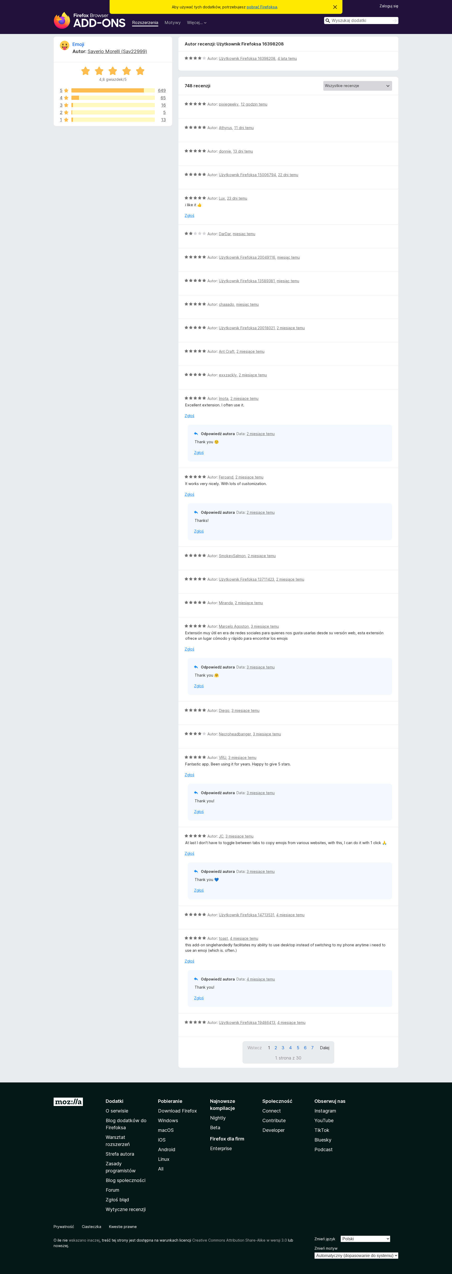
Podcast (323, 1149)
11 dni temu (244, 127)
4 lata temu (287, 58)
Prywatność (64, 1226)
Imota (223, 398)
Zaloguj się (389, 6)
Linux (164, 1159)
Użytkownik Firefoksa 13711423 (246, 579)
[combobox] (361, 20)
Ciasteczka (91, 1226)
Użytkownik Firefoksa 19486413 (247, 1022)
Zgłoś (189, 215)
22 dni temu (288, 174)
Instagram (325, 1111)
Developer (273, 1130)
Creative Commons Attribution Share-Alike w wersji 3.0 (239, 1240)
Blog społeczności (125, 1180)
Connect (271, 1111)
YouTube (324, 1120)
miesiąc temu (244, 234)
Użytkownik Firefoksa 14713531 (246, 915)
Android (166, 1149)
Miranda (226, 603)
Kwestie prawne (123, 1226)
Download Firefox (177, 1111)
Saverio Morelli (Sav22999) (117, 51)
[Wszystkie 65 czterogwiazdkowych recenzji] (113, 98)
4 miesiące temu (290, 915)
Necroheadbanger (235, 734)
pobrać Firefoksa (262, 7)
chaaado (226, 304)
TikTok (321, 1130)
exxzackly (228, 375)
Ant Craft (226, 351)
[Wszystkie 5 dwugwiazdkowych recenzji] (113, 112)
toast (223, 938)
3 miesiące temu (265, 626)
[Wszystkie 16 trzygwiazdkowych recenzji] (113, 105)
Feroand (226, 477)
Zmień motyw (325, 1248)
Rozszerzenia (145, 22)
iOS (162, 1140)
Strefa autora (120, 1154)
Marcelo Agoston (234, 626)
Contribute (274, 1120)
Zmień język (324, 1239)
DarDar (225, 234)
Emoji (78, 44)
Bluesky (322, 1140)
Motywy (173, 22)
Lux (222, 198)
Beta (215, 1127)
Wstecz (254, 1047)
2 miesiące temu (291, 328)
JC (221, 836)
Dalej (324, 1047)
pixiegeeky (229, 104)
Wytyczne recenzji (126, 1209)
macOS (166, 1130)
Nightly (218, 1118)
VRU (222, 757)
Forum (112, 1190)
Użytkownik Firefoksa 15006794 (247, 174)
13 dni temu (243, 151)
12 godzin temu (254, 104)
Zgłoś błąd (117, 1199)
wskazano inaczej (84, 1240)
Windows (168, 1120)
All (160, 1169)
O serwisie (117, 1111)
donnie (225, 151)
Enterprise (221, 1148)
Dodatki (114, 1101)
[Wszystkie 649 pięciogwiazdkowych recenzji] (113, 90)
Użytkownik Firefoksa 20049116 (247, 257)
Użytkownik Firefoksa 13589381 (247, 281)
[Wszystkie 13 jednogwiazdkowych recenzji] (113, 120)
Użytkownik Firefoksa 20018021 (247, 328)
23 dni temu (237, 198)
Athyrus (225, 127)
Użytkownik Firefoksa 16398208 (247, 58)
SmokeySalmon (232, 556)
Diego (224, 710)
